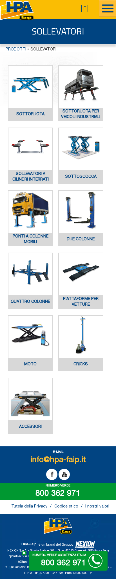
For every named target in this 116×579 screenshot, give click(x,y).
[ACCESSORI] (30, 433)
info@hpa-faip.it (26, 562)
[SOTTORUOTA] (30, 120)
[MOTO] (30, 370)
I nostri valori (97, 507)
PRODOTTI (16, 50)
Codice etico (66, 507)
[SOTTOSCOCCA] (80, 183)
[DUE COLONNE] (80, 245)
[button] (84, 8)
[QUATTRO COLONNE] (30, 308)
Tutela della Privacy (29, 507)
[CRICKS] (80, 370)
